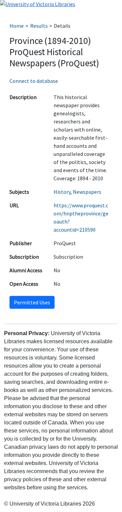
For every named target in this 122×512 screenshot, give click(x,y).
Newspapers (87, 191)
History (62, 191)
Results (39, 25)
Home (16, 25)
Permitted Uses (32, 302)
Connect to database (33, 80)
